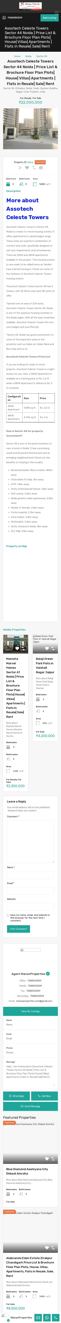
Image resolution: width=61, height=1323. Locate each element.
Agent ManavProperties (28, 974)
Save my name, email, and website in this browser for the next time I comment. (30, 918)
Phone (9, 1048)
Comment (13, 816)
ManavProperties (21, 1317)
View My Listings (30, 1011)
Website (11, 899)
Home (17, 56)
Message (10, 1062)
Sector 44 (41, 56)
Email (10, 883)
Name (11, 867)
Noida (28, 56)
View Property (30, 1155)
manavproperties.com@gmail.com (34, 1001)
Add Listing (49, 17)
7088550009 (15, 18)
